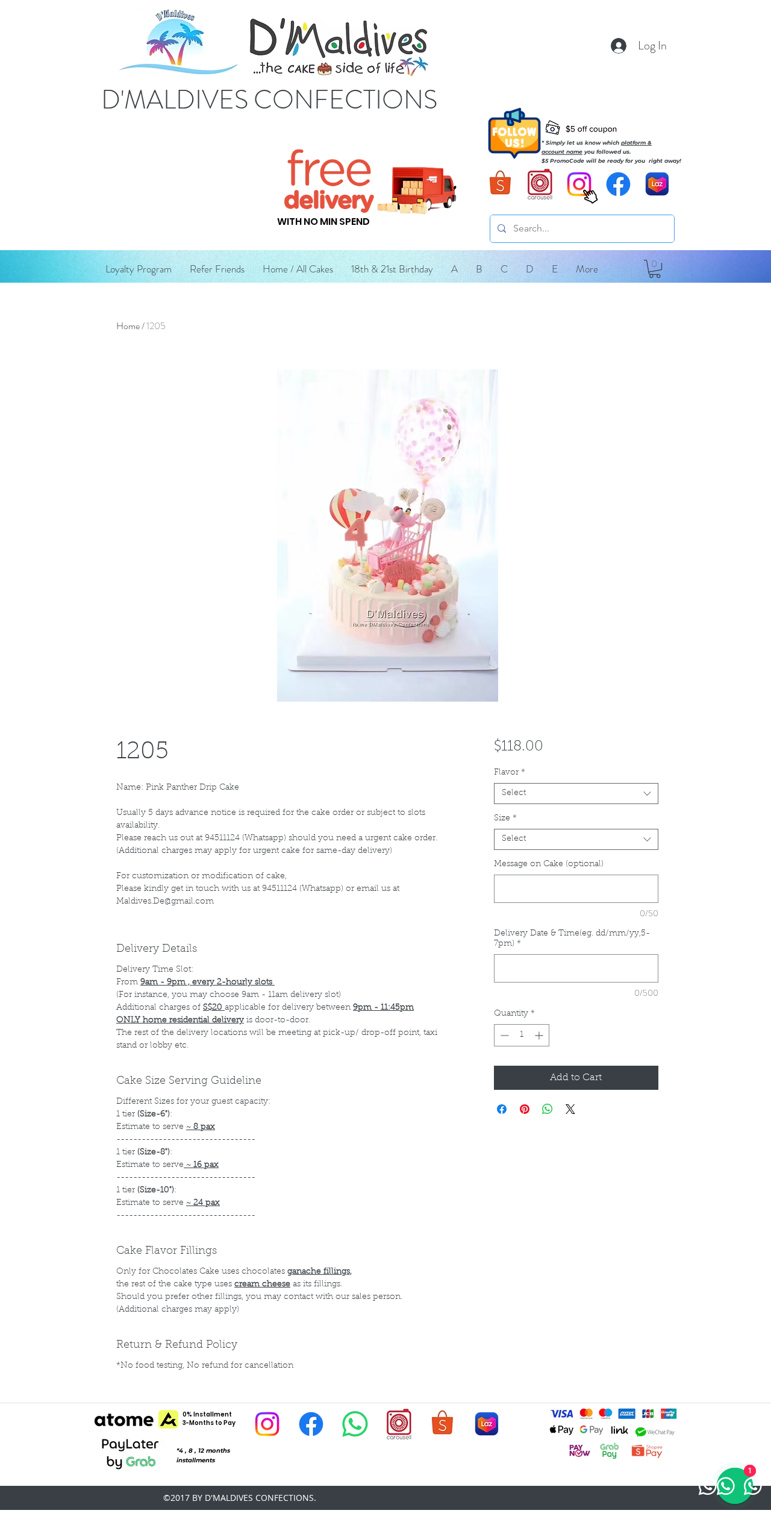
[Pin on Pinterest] (524, 1109)
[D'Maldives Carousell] (540, 184)
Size (505, 818)
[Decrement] (503, 1035)
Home (128, 326)
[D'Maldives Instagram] (267, 1424)
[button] (454, 269)
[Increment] (540, 1035)
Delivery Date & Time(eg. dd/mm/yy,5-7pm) (572, 938)
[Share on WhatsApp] (547, 1109)
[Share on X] (570, 1109)
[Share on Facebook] (502, 1109)
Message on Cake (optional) (549, 864)
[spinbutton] (521, 1035)
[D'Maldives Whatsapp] (355, 1424)
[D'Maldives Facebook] (618, 184)
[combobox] (576, 793)
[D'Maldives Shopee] (501, 184)
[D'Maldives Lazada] (657, 184)
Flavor (509, 773)
